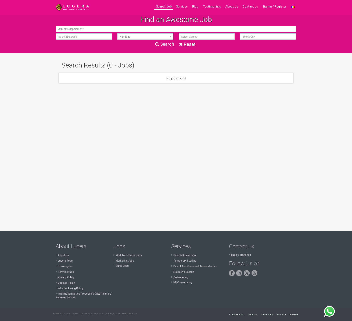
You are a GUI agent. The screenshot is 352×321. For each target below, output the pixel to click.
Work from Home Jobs (129, 255)
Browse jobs (65, 266)
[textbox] (84, 36)
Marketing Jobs (125, 260)
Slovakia (293, 314)
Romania (281, 314)
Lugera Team (66, 260)
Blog (195, 6)
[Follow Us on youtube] (255, 275)
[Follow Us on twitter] (247, 275)
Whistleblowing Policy (70, 288)
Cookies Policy (66, 282)
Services (182, 6)
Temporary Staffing (184, 260)
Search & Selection (184, 255)
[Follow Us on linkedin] (239, 275)
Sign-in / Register (274, 6)
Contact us (250, 6)
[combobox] (84, 36)
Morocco (252, 314)
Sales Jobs (122, 265)
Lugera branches (241, 254)
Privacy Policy (66, 277)
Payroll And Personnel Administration (195, 266)
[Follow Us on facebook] (232, 275)
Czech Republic (237, 314)
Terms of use (66, 271)
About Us (231, 6)
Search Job (164, 6)
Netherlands (267, 314)
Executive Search (183, 271)
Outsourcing (180, 277)
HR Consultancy (182, 282)
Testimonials (212, 6)
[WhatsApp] (329, 311)
